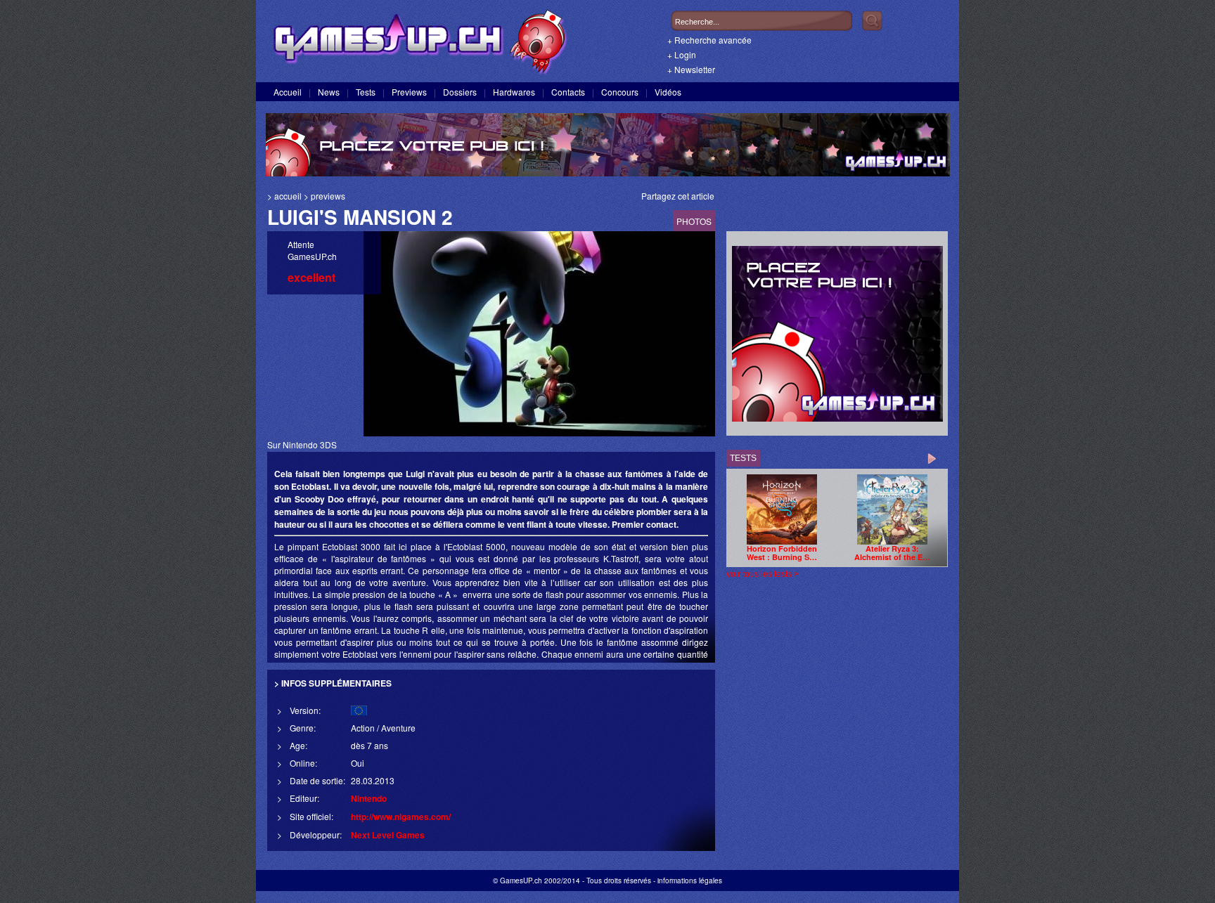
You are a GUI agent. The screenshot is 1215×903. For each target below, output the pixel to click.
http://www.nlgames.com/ (401, 816)
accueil (288, 196)
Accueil (288, 92)
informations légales (689, 880)
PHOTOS (694, 221)
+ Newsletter (691, 69)
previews (328, 196)
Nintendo (369, 798)
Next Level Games (388, 835)
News (329, 92)
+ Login (681, 54)
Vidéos (668, 92)
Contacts (568, 92)
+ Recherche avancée (709, 40)
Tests (365, 92)
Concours (619, 92)
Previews (409, 92)
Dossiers (460, 92)
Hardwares (514, 92)
